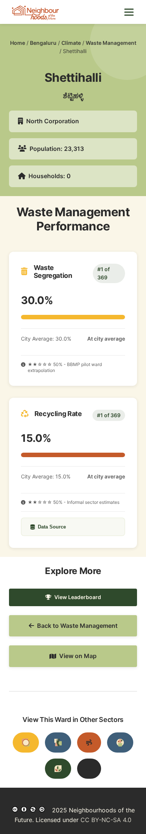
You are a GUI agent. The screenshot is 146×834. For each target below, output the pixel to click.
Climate (71, 43)
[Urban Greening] (58, 769)
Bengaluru (43, 43)
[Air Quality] (89, 742)
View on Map (78, 656)
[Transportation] (58, 742)
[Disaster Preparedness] (89, 769)
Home (17, 43)
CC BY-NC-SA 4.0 (105, 820)
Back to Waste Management (77, 625)
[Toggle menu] (129, 12)
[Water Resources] (120, 742)
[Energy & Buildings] (26, 742)
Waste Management (111, 43)
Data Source (52, 527)
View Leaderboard (77, 597)
